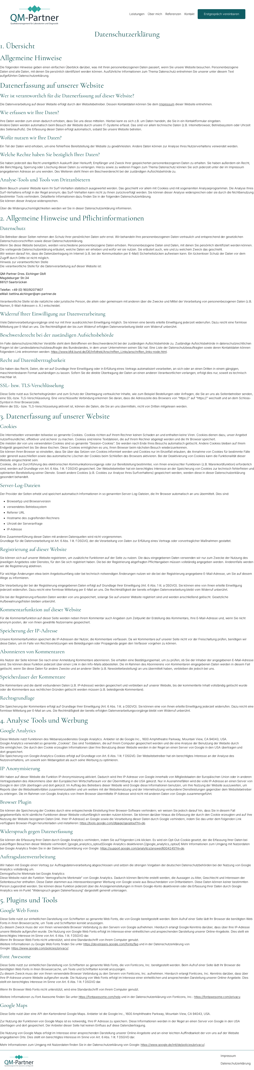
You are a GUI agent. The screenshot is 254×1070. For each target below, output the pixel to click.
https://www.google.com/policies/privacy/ (39, 948)
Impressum (166, 104)
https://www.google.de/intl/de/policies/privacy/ (172, 1044)
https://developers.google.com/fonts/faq (110, 944)
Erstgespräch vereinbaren (221, 14)
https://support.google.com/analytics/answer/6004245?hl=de (142, 848)
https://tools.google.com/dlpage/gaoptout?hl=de (112, 823)
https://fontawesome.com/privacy (217, 997)
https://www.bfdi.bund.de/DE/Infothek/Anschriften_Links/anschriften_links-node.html (109, 351)
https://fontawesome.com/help (99, 997)
